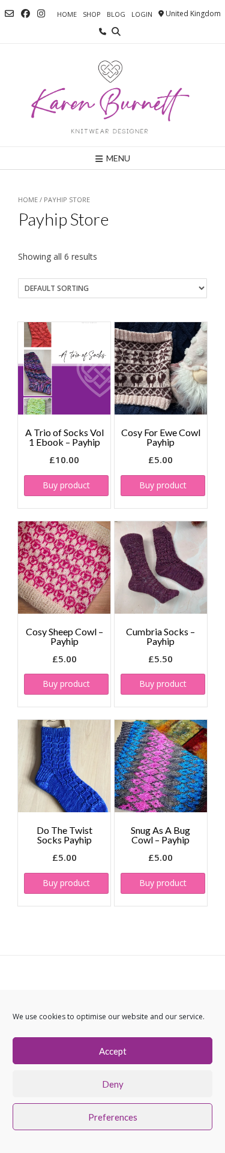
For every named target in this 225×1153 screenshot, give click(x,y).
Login (141, 14)
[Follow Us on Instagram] (41, 13)
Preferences (112, 1117)
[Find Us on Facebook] (25, 13)
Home (67, 14)
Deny (113, 1084)
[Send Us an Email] (9, 13)
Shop (92, 14)
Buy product (66, 485)
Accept (113, 1051)
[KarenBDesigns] (112, 95)
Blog (116, 14)
